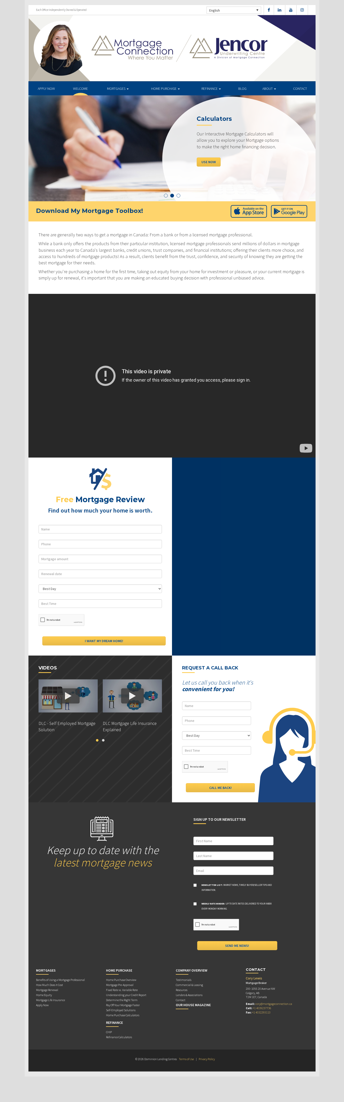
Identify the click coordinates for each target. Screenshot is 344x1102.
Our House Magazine (193, 1005)
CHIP (109, 1032)
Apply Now (46, 88)
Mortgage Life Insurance (50, 1000)
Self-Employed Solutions (120, 1010)
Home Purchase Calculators (122, 1015)
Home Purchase (164, 88)
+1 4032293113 (261, 1012)
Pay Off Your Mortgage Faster (123, 1005)
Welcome (80, 88)
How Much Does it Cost (49, 985)
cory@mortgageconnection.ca (273, 1004)
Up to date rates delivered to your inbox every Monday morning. (236, 906)
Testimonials (183, 980)
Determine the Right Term (121, 1000)
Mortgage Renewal (47, 990)
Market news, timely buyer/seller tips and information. (236, 887)
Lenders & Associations (189, 995)
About (267, 88)
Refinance (209, 88)
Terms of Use (186, 1059)
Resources (181, 990)
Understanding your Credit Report (126, 995)
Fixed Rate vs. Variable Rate (122, 990)
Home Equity (44, 995)
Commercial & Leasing (189, 985)
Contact (300, 88)
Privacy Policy (207, 1059)
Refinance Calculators (119, 1037)
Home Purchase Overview (121, 980)
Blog (242, 88)
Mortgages (116, 88)
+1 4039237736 (262, 1008)
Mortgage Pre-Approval (119, 985)
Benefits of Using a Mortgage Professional (60, 980)
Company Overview (191, 970)
